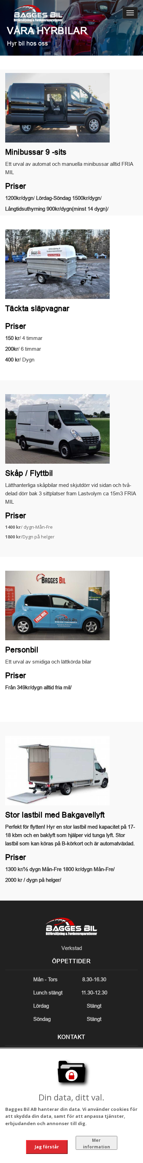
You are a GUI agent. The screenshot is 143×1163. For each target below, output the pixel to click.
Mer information (96, 1143)
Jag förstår (47, 1147)
